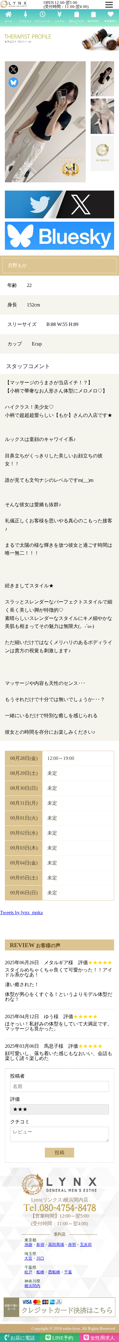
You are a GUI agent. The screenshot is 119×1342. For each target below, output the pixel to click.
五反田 (86, 1244)
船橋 (40, 1272)
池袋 (28, 1244)
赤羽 (72, 1244)
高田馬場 (56, 1244)
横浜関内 (32, 1285)
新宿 (40, 1244)
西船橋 (54, 1272)
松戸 (28, 1272)
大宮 (28, 1258)
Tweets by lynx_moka (21, 912)
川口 (40, 1258)
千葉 (68, 1272)
